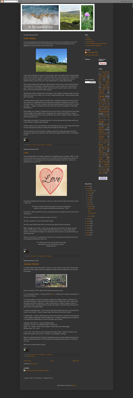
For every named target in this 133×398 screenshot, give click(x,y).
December (91, 190)
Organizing (101, 137)
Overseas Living (103, 139)
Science (101, 152)
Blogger (74, 385)
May (89, 200)
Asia (100, 79)
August (90, 193)
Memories (101, 127)
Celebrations (106, 86)
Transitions (106, 167)
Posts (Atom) (34, 363)
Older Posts (76, 361)
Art (106, 78)
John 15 (101, 115)
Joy (102, 117)
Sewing (103, 154)
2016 (88, 219)
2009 (88, 235)
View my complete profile (91, 55)
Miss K (101, 129)
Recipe (104, 149)
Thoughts (106, 164)
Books (107, 81)
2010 (88, 232)
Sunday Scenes (104, 159)
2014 (88, 223)
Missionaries (102, 131)
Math (105, 124)
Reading (107, 147)
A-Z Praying (104, 74)
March (90, 204)
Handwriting (101, 106)
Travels (103, 169)
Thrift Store (104, 166)
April (89, 202)
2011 (88, 230)
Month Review (31, 356)
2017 (88, 188)
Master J (104, 122)
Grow (106, 104)
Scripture (107, 152)
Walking (100, 171)
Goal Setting (29, 38)
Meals (106, 125)
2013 (88, 225)
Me (99, 126)
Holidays (104, 109)
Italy (105, 114)
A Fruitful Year (105, 73)
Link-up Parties (90, 41)
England (101, 92)
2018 (108, 71)
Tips (100, 167)
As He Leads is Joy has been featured (96, 43)
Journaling (106, 115)
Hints (102, 108)
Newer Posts (27, 361)
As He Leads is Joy (92, 52)
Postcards (104, 142)
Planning (107, 141)
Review (101, 151)
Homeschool (104, 112)
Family (101, 96)
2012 (88, 228)
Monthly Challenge (103, 134)
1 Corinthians (102, 71)
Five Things (102, 98)
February (90, 206)
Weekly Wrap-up (104, 172)
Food (100, 100)
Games (107, 101)
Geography (104, 103)
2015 (88, 221)
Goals (100, 104)
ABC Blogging (103, 76)
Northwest (101, 136)
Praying (101, 144)
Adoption (101, 77)
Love (26, 152)
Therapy (104, 161)
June (89, 197)
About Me (89, 39)
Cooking (104, 87)
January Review (31, 264)
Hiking (107, 106)
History (107, 108)
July (89, 195)
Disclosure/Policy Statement (93, 45)
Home (51, 361)
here (53, 294)
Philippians (101, 141)
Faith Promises (103, 94)
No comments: (48, 144)
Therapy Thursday (104, 162)
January (90, 216)
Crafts (100, 89)
